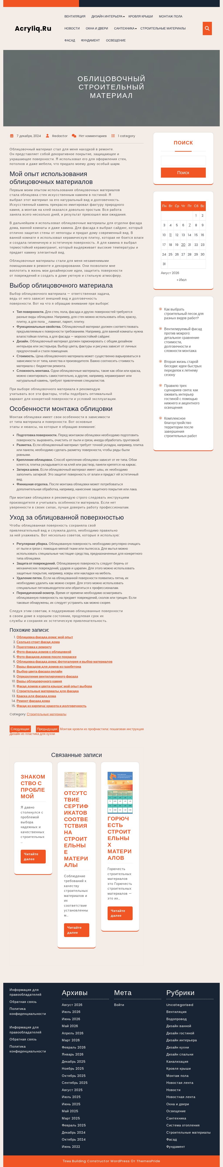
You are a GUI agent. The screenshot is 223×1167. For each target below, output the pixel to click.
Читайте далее (31, 856)
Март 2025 (71, 1118)
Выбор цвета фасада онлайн (39, 671)
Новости (72, 28)
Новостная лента (180, 1097)
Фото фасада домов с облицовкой (44, 651)
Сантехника (124, 28)
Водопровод (176, 1019)
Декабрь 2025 (74, 1061)
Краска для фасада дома (36, 696)
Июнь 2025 (71, 1104)
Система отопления (183, 1125)
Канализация (177, 1061)
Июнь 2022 (71, 1146)
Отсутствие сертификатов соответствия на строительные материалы (76, 829)
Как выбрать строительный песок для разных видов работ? (184, 314)
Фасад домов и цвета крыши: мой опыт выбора (54, 686)
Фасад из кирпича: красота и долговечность (51, 706)
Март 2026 (71, 1040)
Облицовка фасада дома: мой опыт (45, 637)
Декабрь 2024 (74, 1132)
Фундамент (90, 40)
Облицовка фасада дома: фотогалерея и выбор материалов (64, 661)
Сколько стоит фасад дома (38, 642)
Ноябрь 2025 (73, 1068)
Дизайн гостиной (180, 1033)
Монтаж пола (170, 16)
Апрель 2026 (73, 1033)
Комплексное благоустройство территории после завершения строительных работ (180, 427)
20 (183, 244)
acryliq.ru (33, 28)
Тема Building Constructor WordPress (96, 1161)
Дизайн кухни (177, 1047)
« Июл (181, 279)
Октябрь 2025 (74, 1075)
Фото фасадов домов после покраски (46, 656)
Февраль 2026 (74, 1047)
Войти (119, 1004)
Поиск (183, 142)
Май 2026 (70, 1026)
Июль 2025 (71, 1097)
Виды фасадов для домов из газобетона (49, 666)
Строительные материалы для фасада (48, 691)
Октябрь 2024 (74, 1139)
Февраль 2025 (74, 1125)
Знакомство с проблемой (33, 786)
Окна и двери (97, 28)
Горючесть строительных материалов (120, 838)
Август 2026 (72, 1004)
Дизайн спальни (179, 1054)
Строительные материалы (163, 28)
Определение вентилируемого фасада (47, 676)
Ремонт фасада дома (33, 700)
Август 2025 (72, 1090)
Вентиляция (74, 16)
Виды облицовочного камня (39, 681)
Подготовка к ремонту (34, 647)
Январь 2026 (73, 1054)
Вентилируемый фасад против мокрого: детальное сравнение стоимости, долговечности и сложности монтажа (183, 339)
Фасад (69, 40)
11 (170, 234)
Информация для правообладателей (25, 992)
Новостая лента (179, 1082)
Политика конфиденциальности (28, 1011)
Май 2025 (70, 1111)
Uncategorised (179, 1004)
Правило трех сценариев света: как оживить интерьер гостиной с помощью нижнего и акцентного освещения (181, 396)
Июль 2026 (71, 1011)
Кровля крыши (140, 16)
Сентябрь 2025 (75, 1082)
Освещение (116, 40)
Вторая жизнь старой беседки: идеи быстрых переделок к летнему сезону (183, 368)
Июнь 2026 (71, 1019)
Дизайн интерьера (106, 16)
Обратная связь (23, 1001)
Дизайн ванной (178, 1026)
